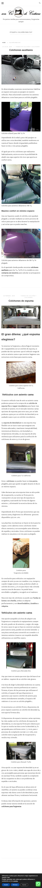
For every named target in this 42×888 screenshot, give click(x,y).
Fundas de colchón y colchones (28, 46)
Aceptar (6, 885)
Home (4, 42)
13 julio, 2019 (7, 46)
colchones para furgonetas (11, 806)
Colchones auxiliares (21, 50)
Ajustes (24, 885)
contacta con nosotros (9, 273)
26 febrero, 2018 (9, 296)
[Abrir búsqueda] (40, 3)
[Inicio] (21, 17)
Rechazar (15, 885)
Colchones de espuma (21, 300)
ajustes (15, 881)
